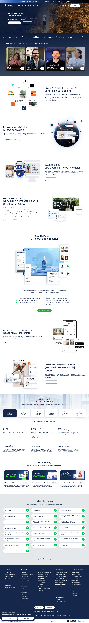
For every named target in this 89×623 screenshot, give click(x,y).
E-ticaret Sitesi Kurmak (76, 574)
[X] (45, 621)
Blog (22, 594)
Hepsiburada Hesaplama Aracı (60, 590)
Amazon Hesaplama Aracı (60, 592)
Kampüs (53, 5)
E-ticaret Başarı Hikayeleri (10, 587)
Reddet (10, 618)
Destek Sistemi (24, 596)
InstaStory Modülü (41, 582)
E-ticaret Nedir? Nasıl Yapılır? (11, 482)
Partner (22, 590)
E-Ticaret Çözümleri (22, 5)
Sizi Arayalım (28, 23)
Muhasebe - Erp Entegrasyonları (61, 572)
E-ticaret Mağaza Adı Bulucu (60, 601)
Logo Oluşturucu (58, 599)
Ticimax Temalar (41, 590)
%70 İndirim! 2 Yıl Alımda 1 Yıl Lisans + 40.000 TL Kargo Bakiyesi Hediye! (37, 1)
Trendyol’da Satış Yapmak (76, 584)
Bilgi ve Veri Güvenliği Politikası (48, 611)
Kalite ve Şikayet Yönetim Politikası (26, 581)
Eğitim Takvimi (74, 591)
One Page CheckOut (42, 580)
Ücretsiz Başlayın (75, 5)
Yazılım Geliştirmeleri (25, 578)
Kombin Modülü (41, 586)
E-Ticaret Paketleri (8, 572)
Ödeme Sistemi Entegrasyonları (61, 580)
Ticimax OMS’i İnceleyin (50, 382)
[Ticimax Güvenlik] (13, 621)
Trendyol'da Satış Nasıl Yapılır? (40, 482)
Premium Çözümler (37, 5)
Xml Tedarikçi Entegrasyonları (60, 576)
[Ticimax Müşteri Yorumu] (22, 68)
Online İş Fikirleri (75, 580)
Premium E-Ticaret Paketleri (10, 574)
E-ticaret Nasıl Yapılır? (76, 572)
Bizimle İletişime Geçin (44, 558)
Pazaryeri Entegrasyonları (60, 574)
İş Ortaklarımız (24, 592)
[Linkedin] (48, 621)
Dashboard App (41, 578)
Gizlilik (57, 611)
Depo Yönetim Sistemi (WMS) (43, 574)
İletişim (22, 600)
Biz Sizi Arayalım (49, 607)
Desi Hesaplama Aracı (59, 586)
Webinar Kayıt (74, 593)
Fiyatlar (30, 5)
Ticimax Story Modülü (42, 584)
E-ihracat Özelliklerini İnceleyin (11, 139)
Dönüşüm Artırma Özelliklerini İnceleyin (12, 219)
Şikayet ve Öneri (24, 598)
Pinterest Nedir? (75, 578)
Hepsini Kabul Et (26, 618)
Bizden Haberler (24, 586)
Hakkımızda (23, 572)
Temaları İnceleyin (8, 342)
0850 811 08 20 (65, 5)
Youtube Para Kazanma (76, 582)
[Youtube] (51, 621)
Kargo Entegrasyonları (59, 582)
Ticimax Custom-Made (9, 576)
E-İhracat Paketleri (8, 578)
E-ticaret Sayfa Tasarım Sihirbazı (44, 588)
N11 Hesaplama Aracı (59, 594)
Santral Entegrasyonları (59, 578)
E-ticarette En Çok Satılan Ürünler (68, 482)
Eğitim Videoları (74, 595)
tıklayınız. (4, 615)
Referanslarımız (46, 5)
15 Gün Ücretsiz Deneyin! (44, 310)
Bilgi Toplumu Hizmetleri (25, 576)
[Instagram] (41, 621)
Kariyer (22, 588)
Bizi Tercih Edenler (10, 583)
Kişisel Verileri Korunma (35, 611)
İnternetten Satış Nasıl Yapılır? (77, 576)
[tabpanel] (44, 20)
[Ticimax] (8, 5)
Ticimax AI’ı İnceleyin (50, 179)
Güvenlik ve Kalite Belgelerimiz (27, 574)
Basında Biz (23, 584)
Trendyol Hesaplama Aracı (60, 588)
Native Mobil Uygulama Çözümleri (44, 572)
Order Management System (43, 576)
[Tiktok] (36, 621)
